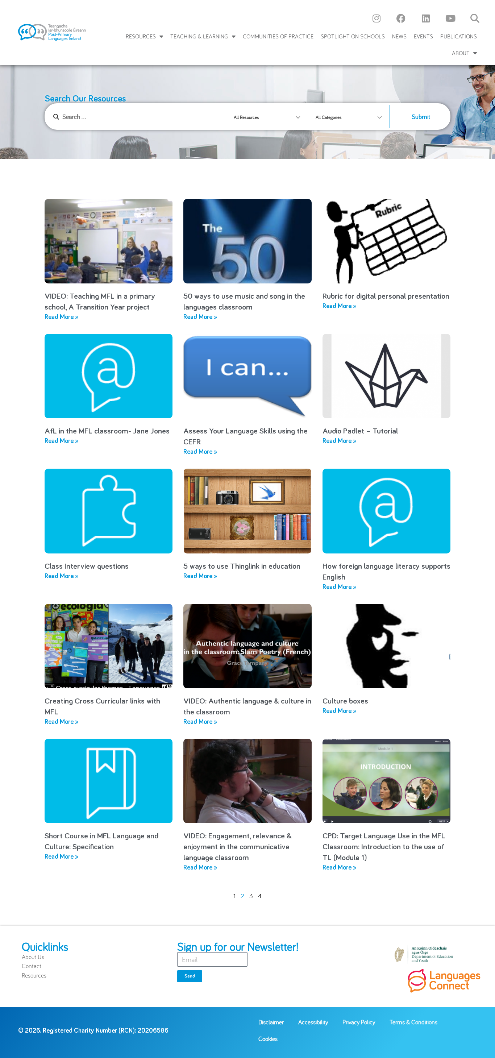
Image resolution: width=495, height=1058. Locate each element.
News (399, 36)
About (461, 53)
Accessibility (313, 1022)
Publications (458, 36)
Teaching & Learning (199, 36)
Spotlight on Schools (353, 36)
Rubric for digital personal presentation (386, 296)
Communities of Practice (278, 36)
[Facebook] (401, 18)
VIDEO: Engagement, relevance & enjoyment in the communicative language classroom (237, 847)
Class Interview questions (87, 567)
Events (423, 36)
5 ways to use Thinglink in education (241, 567)
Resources (141, 36)
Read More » (61, 317)
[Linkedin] (426, 18)
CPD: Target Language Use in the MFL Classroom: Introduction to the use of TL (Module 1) (384, 847)
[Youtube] (450, 18)
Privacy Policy (358, 1022)
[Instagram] (376, 18)
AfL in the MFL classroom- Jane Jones (107, 431)
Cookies (268, 1038)
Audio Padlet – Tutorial (360, 431)
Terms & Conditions (413, 1022)
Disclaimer (271, 1022)
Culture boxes (345, 701)
